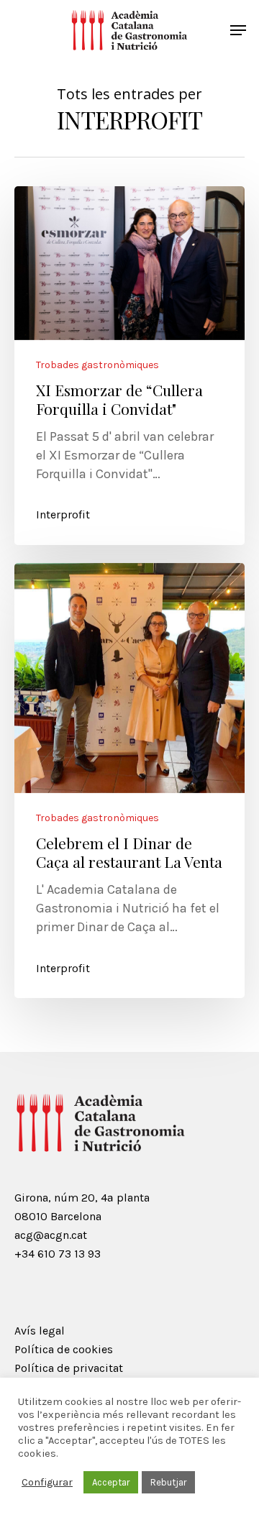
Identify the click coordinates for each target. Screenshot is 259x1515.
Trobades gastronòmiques (97, 365)
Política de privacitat (68, 1368)
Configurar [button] (47, 1482)
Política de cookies (63, 1349)
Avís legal (39, 1330)
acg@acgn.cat (50, 1235)
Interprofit (63, 514)
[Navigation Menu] (238, 30)
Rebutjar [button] (168, 1482)
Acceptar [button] (111, 1482)
